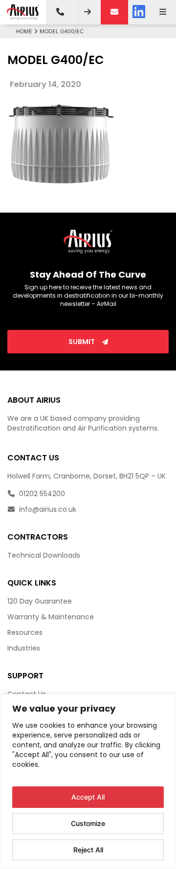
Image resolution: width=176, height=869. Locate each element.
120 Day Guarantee (39, 601)
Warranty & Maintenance (50, 617)
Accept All (88, 797)
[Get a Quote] (87, 12)
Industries (23, 648)
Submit (82, 342)
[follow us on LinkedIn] (139, 12)
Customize (88, 823)
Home (24, 31)
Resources (25, 632)
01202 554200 (41, 494)
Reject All (88, 850)
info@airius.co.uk (46, 509)
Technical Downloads (43, 555)
